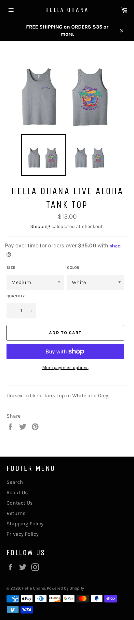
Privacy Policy (22, 534)
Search (15, 482)
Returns (16, 513)
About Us (17, 492)
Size (11, 267)
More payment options (65, 367)
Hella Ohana (67, 10)
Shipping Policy (25, 523)
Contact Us (20, 503)
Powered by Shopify (65, 588)
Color (73, 267)
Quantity (16, 296)
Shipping (40, 226)
